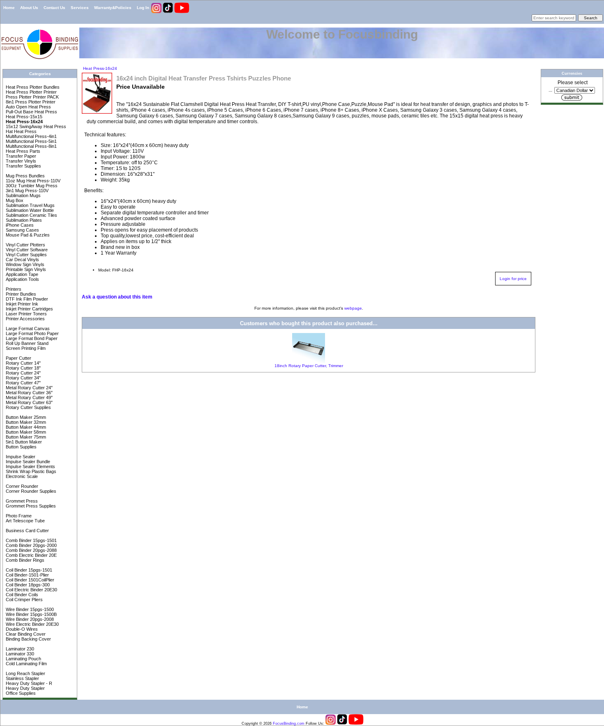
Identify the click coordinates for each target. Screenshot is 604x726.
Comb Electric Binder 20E (31, 555)
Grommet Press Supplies (30, 505)
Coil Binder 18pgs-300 (27, 584)
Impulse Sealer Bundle (27, 461)
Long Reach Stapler (25, 673)
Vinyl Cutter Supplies (26, 254)
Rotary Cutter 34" (23, 377)
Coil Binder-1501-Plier (27, 574)
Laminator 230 (19, 648)
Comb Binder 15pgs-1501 (31, 540)
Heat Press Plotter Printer (31, 92)
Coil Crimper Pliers (24, 599)
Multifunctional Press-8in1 (31, 146)
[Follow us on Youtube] (181, 11)
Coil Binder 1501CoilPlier (29, 579)
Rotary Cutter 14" (23, 363)
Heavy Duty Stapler (25, 688)
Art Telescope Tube (25, 520)
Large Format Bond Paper (31, 338)
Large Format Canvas (27, 328)
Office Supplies (20, 693)
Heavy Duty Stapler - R (28, 683)
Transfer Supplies (23, 165)
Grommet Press (21, 501)
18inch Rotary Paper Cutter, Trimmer (308, 365)
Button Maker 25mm (25, 417)
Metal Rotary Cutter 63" (29, 402)
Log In (143, 7)
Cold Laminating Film (26, 663)
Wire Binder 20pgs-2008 (29, 619)
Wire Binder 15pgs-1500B (31, 614)
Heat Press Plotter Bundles (32, 87)
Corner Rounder (21, 486)
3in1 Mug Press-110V (26, 190)
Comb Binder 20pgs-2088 (31, 550)
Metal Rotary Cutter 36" (29, 392)
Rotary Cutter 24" (23, 372)
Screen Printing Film (25, 348)
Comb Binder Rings (24, 560)
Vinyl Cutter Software (26, 249)
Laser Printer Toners (26, 313)
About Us (29, 7)
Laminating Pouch (23, 658)
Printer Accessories (25, 318)
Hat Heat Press (21, 131)
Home (9, 7)
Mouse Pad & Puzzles (27, 234)
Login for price (513, 278)
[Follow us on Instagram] (157, 11)
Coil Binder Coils (21, 594)
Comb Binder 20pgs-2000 (31, 545)
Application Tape (21, 274)
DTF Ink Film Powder (26, 298)
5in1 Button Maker (23, 441)
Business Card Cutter (27, 530)
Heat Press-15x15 (23, 116)
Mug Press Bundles (25, 175)
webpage (353, 308)
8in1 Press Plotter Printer (30, 101)
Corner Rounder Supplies (30, 491)
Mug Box (14, 200)
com (300, 723)
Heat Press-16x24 (99, 68)
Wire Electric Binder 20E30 (32, 624)
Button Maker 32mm (25, 422)
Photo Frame (18, 515)
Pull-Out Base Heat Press (31, 111)
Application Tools (22, 279)
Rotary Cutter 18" (23, 367)
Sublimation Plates (23, 220)
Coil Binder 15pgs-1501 (28, 569)
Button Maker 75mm (25, 436)
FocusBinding (284, 723)
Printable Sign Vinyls (25, 269)
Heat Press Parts (22, 151)
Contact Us (54, 7)
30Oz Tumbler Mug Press (31, 185)
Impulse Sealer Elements (30, 466)
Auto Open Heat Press (28, 106)
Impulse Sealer (20, 456)
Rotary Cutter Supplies (28, 407)
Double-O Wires (21, 629)
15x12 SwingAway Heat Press (35, 126)
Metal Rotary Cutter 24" (29, 387)
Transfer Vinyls (20, 161)
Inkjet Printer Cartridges (29, 308)
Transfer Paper (20, 156)
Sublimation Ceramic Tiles (31, 215)
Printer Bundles (20, 294)
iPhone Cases (19, 225)
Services (80, 7)
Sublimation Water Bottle (29, 210)
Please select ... (568, 86)
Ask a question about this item (117, 297)
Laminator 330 (19, 653)
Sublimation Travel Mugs (30, 205)
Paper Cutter (18, 358)
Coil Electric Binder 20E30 (31, 589)
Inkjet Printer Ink (21, 303)
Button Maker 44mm (25, 427)
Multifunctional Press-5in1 (31, 141)
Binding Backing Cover (28, 638)
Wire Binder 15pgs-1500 (29, 609)
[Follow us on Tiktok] (168, 11)
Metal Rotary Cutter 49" (29, 397)
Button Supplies (21, 446)
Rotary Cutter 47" (23, 382)
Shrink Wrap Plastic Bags (30, 471)
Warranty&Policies (112, 7)
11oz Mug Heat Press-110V (32, 180)
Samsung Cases (22, 229)
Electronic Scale (21, 476)
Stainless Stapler (22, 678)
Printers (13, 289)
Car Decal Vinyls (22, 259)
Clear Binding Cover (25, 634)
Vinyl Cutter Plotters (25, 244)
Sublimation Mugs (23, 195)
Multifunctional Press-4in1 (31, 136)
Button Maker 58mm (25, 432)
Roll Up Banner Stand (26, 343)
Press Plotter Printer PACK (32, 96)
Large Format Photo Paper (32, 333)
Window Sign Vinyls (24, 264)
